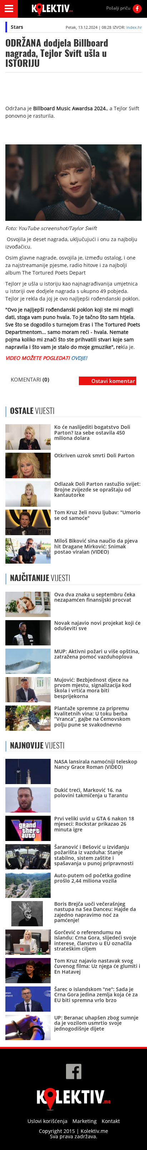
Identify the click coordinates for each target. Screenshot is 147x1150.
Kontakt (111, 1121)
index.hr (134, 27)
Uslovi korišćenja (47, 1121)
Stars (17, 26)
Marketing (84, 1121)
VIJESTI (40, 578)
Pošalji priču (118, 8)
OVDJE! (79, 358)
